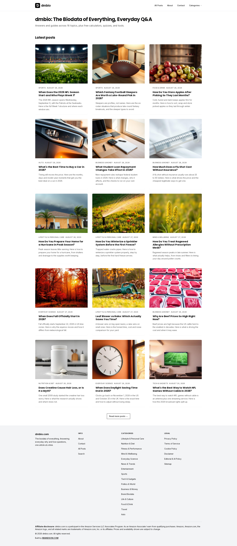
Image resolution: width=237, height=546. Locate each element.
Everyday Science (129, 459)
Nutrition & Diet (128, 443)
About (170, 5)
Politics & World (128, 484)
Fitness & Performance (131, 449)
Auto (123, 514)
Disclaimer (168, 454)
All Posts (159, 5)
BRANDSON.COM (50, 538)
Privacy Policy (170, 439)
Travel (124, 509)
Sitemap (168, 464)
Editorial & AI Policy (172, 459)
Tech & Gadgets (128, 479)
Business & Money (129, 489)
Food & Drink (127, 504)
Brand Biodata (127, 494)
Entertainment (127, 469)
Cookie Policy (170, 449)
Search (81, 454)
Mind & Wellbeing (129, 454)
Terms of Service (172, 443)
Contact (181, 5)
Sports (124, 474)
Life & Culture (127, 499)
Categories (194, 5)
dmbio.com (42, 434)
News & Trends (128, 464)
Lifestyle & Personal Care (132, 439)
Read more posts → (118, 416)
